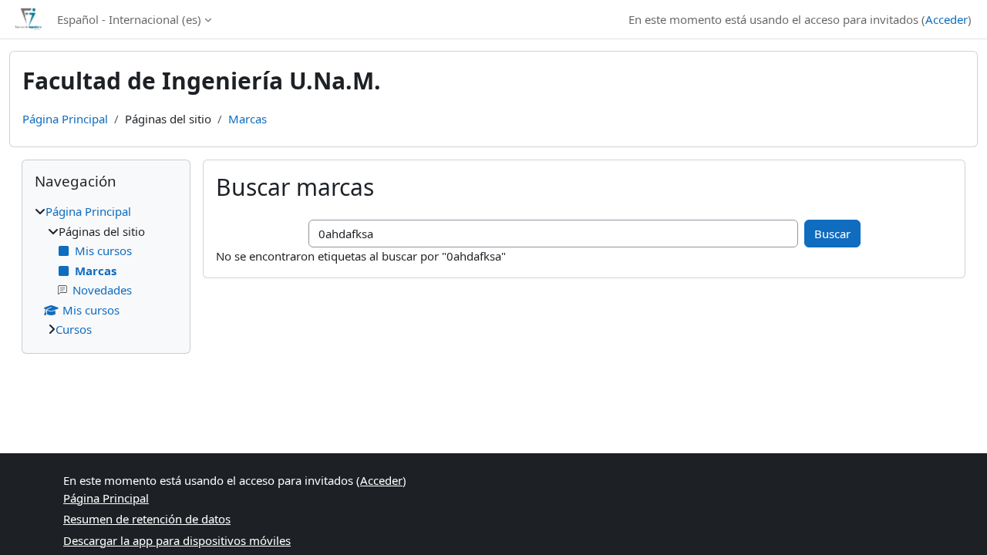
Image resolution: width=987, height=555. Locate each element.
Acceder (946, 19)
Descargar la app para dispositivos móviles (177, 540)
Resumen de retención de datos (147, 518)
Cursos (74, 329)
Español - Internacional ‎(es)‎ (129, 19)
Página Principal (65, 118)
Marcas (247, 118)
